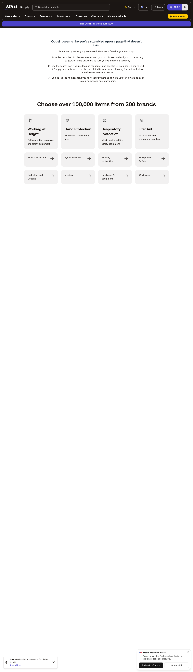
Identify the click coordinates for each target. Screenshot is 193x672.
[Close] (188, 652)
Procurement (179, 16)
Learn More (15, 665)
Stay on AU (176, 665)
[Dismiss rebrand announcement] (53, 662)
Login (160, 7)
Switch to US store (151, 665)
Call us (131, 7)
